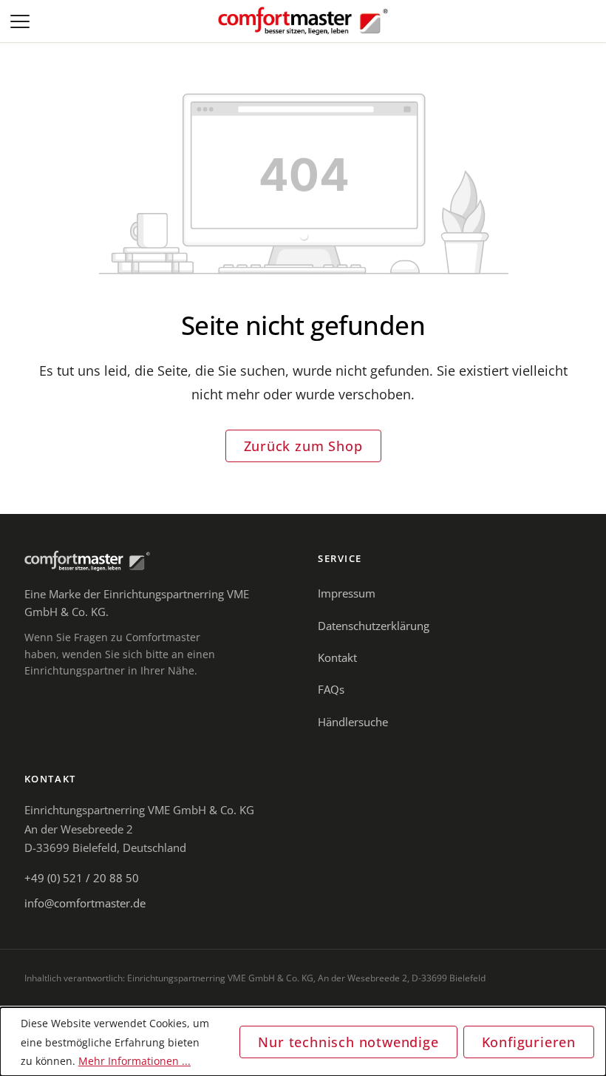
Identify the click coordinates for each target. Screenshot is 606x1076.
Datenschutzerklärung (373, 625)
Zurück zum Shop (303, 446)
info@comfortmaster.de (85, 903)
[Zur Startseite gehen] (303, 21)
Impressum (346, 593)
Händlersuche (353, 721)
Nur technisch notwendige (348, 1042)
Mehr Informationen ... (134, 1061)
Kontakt (337, 657)
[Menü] (21, 21)
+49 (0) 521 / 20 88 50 (81, 877)
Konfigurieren (529, 1042)
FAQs (331, 689)
